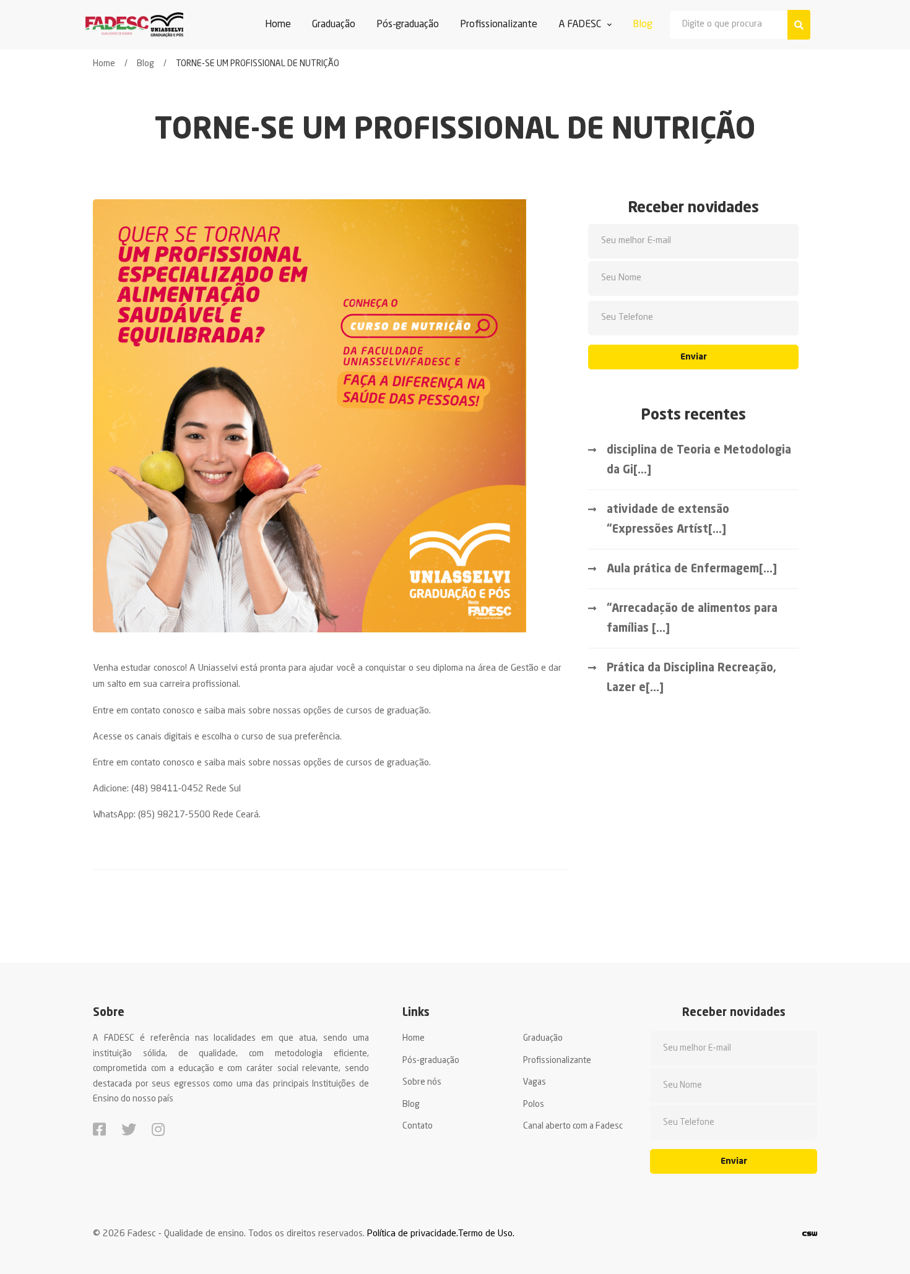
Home (104, 63)
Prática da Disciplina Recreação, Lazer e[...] (691, 678)
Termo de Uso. (486, 1234)
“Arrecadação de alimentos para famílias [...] (692, 618)
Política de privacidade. (412, 1234)
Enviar (693, 357)
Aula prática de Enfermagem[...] (692, 569)
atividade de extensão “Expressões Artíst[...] (668, 519)
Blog (145, 63)
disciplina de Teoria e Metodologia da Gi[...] (699, 460)
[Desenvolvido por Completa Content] (809, 1234)
